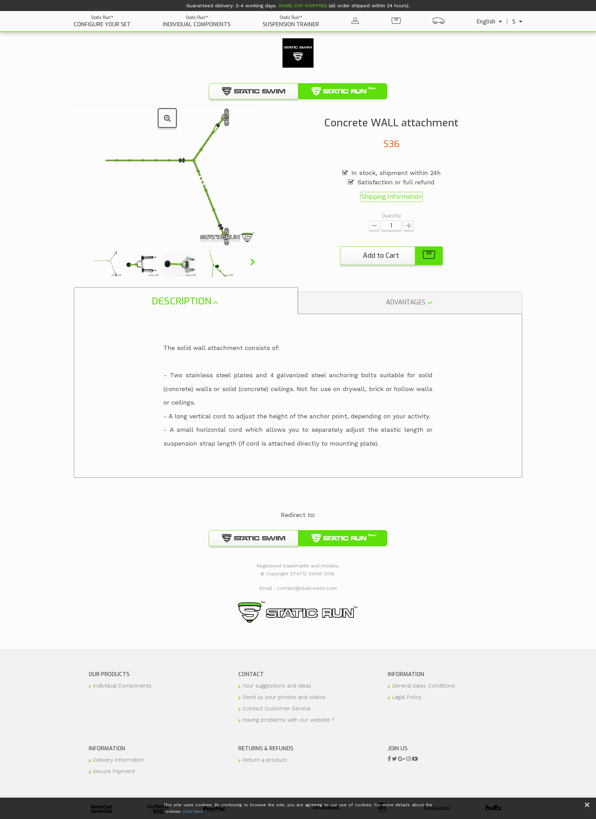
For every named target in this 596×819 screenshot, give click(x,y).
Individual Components (122, 685)
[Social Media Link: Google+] (401, 758)
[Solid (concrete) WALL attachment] (105, 264)
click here (192, 811)
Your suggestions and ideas (276, 685)
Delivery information (118, 760)
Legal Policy (406, 697)
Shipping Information (391, 197)
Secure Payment (114, 771)
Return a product (264, 760)
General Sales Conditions (423, 685)
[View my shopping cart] (396, 21)
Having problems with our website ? (288, 719)
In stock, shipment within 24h (396, 172)
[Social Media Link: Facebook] (389, 758)
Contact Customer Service (276, 708)
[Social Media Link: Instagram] (408, 758)
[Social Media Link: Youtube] (415, 758)
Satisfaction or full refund (396, 182)
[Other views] (82, 262)
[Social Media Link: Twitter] (394, 758)
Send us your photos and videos (284, 697)
